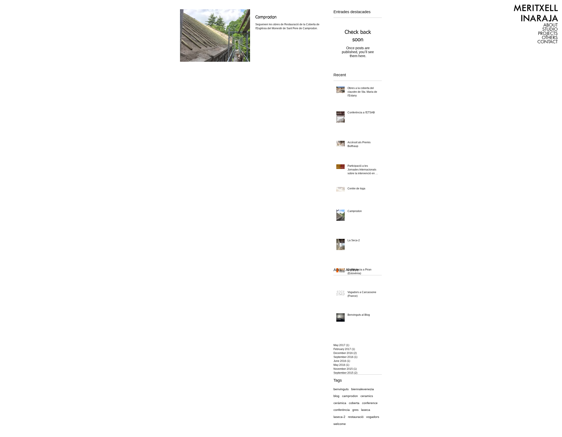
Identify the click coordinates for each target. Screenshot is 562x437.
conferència (341, 410)
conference (370, 403)
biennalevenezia (362, 389)
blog (336, 396)
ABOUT (550, 25)
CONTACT (547, 42)
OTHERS (550, 38)
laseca (365, 410)
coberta (354, 403)
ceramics (366, 396)
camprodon (350, 396)
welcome (339, 424)
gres (355, 410)
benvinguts (341, 389)
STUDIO (550, 29)
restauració (356, 417)
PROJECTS (548, 33)
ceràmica (339, 403)
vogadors (372, 417)
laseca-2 (339, 417)
